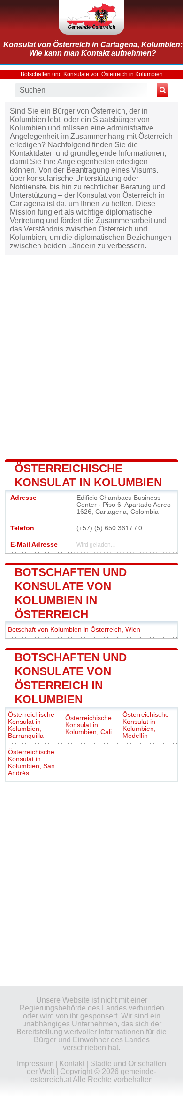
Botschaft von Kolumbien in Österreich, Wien (74, 629)
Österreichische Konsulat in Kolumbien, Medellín (145, 725)
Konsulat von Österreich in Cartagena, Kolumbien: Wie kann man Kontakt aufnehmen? (93, 49)
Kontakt (71, 1064)
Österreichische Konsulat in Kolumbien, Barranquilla (31, 725)
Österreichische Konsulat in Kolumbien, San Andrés (31, 763)
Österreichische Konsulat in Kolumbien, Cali (88, 725)
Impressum (35, 1064)
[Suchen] (162, 90)
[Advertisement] (91, 356)
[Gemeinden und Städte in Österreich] (91, 17)
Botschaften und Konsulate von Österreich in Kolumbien (92, 74)
